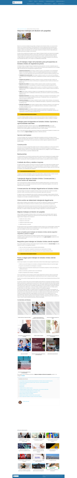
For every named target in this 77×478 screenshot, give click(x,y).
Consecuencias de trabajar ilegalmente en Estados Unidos (30, 390)
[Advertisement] (38, 16)
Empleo (54, 3)
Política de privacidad (49, 475)
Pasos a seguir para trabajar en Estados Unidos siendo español (31, 396)
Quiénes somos (59, 475)
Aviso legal (55, 475)
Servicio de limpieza (23, 383)
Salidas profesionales (60, 1)
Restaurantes (22, 386)
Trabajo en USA (39, 3)
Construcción (22, 385)
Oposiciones (41, 1)
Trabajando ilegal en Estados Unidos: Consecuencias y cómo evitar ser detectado (34, 389)
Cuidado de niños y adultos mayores (26, 387)
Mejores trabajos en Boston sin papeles (26, 393)
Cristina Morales (26, 401)
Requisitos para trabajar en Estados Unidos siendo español (30, 395)
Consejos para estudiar (50, 1)
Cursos (35, 1)
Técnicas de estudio (30, 3)
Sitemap (44, 475)
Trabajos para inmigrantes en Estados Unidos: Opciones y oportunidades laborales (34, 382)
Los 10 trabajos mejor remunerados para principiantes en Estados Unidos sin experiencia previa (36, 380)
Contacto (44, 476)
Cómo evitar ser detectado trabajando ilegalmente (29, 392)
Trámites (30, 1)
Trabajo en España (47, 3)
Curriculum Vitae (61, 3)
